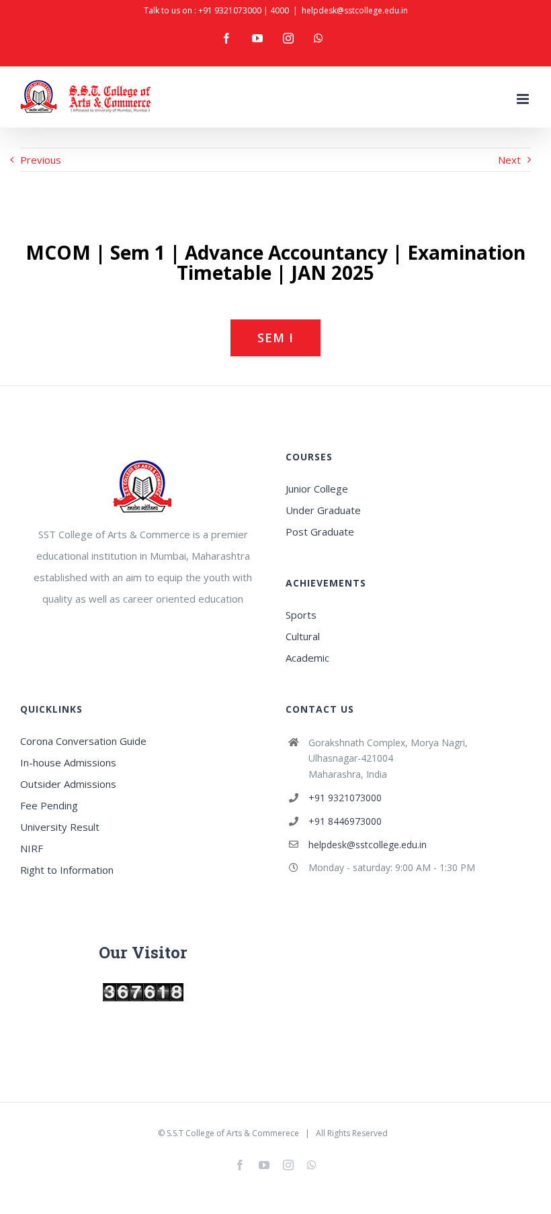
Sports (301, 614)
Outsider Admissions (68, 784)
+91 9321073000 (229, 10)
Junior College (317, 488)
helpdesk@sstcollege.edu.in (355, 10)
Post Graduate (320, 531)
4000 (279, 10)
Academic (307, 657)
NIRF (31, 848)
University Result (59, 826)
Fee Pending (49, 805)
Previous (40, 159)
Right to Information (67, 869)
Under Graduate (323, 510)
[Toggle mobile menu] (524, 99)
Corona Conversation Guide (83, 741)
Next (509, 159)
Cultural (303, 636)
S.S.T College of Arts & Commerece (233, 1133)
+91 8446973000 (345, 821)
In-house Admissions (68, 762)
